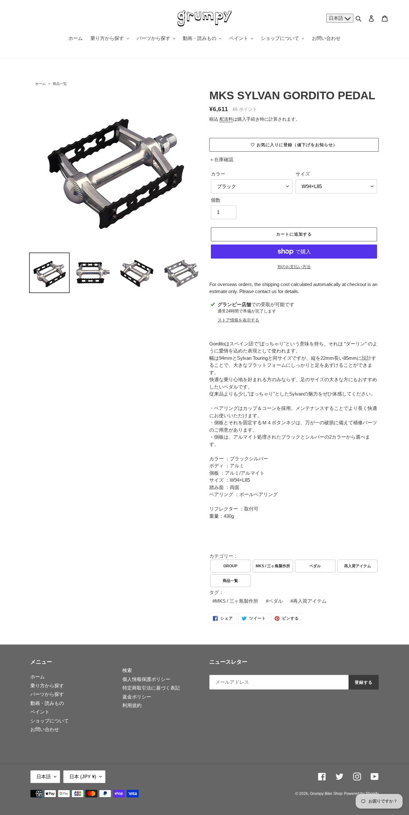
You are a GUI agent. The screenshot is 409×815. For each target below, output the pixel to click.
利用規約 (132, 705)
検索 (127, 670)
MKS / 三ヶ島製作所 (273, 566)
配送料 (226, 119)
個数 (215, 200)
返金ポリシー (136, 696)
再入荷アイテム (357, 566)
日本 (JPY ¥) (82, 776)
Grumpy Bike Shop (326, 793)
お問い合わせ (44, 729)
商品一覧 (60, 84)
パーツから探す (47, 694)
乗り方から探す (47, 685)
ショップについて (49, 720)
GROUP (230, 566)
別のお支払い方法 (294, 266)
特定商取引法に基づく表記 (151, 687)
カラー (218, 174)
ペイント (40, 711)
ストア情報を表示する (238, 320)
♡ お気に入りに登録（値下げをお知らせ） (294, 144)
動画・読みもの (47, 703)
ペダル (315, 566)
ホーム (40, 84)
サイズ (303, 174)
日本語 (336, 18)
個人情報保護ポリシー (146, 679)
